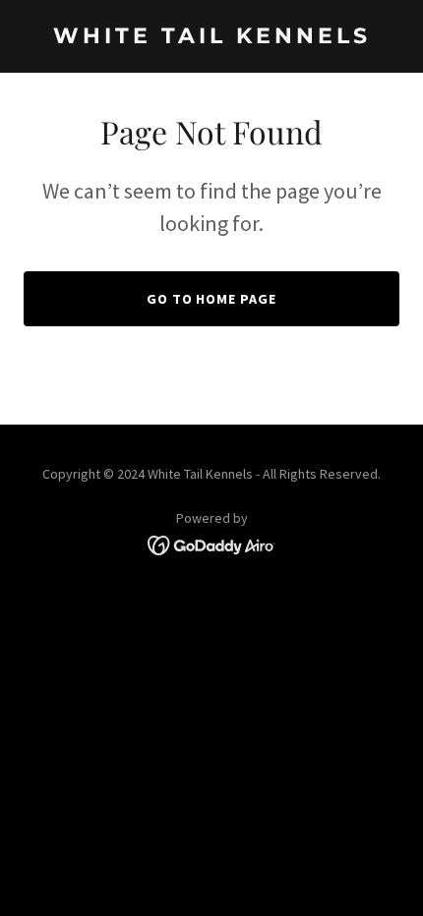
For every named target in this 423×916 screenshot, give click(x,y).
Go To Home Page (212, 299)
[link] (211, 37)
